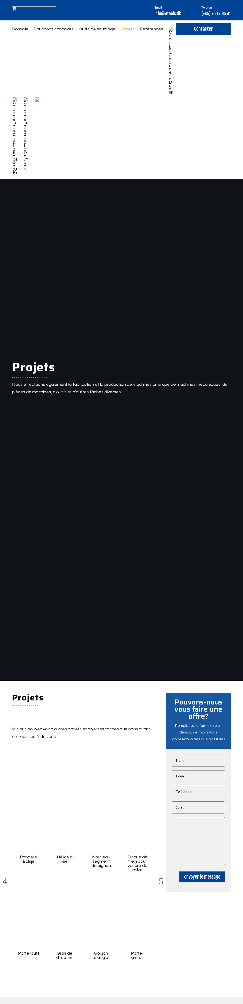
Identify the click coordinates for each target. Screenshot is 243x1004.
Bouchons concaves (54, 29)
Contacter (203, 29)
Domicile (20, 29)
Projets (128, 29)
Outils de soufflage (97, 29)
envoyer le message (202, 877)
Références (151, 29)
